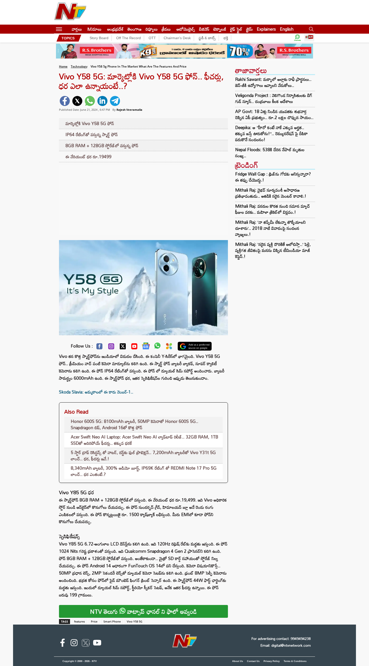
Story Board (99, 38)
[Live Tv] (309, 38)
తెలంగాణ (135, 29)
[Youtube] (134, 347)
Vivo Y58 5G (134, 621)
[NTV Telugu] (70, 12)
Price (94, 621)
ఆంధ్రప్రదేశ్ (115, 29)
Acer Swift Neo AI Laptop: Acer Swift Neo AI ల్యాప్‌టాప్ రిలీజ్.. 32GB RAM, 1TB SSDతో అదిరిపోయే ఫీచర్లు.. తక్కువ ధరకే (144, 440)
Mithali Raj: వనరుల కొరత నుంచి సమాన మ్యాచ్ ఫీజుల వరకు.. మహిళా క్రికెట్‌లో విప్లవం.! (272, 209)
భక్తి (225, 38)
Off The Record (128, 38)
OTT (152, 38)
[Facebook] (99, 347)
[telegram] (115, 101)
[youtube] (97, 644)
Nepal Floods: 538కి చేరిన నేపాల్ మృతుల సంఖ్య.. (269, 153)
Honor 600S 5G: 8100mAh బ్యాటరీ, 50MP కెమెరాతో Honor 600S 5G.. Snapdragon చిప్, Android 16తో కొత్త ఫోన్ (134, 424)
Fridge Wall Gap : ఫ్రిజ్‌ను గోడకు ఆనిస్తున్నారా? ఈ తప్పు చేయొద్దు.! (273, 177)
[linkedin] (102, 101)
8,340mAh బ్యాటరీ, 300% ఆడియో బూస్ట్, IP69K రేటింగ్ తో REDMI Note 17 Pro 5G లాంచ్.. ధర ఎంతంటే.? (144, 471)
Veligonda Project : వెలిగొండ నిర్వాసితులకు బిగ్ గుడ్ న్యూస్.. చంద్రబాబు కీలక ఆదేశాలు (273, 98)
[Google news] (146, 347)
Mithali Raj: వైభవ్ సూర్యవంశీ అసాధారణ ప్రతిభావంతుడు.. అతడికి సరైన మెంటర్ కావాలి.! (270, 193)
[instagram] (74, 644)
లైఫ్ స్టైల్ (236, 29)
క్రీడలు (166, 29)
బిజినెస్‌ (204, 29)
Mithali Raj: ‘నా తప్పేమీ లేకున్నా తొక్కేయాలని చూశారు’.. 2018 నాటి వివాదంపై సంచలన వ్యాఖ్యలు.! (270, 228)
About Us (237, 661)
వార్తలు (77, 29)
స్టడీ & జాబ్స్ (207, 38)
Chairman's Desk (177, 38)
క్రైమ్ (249, 29)
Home (63, 66)
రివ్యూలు (152, 29)
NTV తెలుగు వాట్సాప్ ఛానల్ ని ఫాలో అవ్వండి (143, 611)
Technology (79, 66)
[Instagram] (111, 347)
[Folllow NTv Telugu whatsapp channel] (297, 38)
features (79, 621)
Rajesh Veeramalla (129, 110)
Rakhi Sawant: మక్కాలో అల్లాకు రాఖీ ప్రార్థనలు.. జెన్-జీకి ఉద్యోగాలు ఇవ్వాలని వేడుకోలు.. (273, 82)
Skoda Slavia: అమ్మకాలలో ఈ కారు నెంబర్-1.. (96, 392)
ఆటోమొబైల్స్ (185, 29)
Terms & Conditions (295, 661)
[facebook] (65, 101)
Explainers (266, 29)
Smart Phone (112, 621)
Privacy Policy (272, 661)
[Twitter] (123, 347)
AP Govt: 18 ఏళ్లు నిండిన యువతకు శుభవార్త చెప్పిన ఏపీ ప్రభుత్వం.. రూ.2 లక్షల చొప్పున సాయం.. (274, 114)
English (286, 29)
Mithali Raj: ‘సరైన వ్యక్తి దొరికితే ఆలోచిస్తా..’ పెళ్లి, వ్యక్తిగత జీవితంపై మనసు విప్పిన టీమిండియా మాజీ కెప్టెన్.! (273, 250)
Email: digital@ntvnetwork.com (285, 645)
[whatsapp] (90, 101)
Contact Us (253, 661)
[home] (67, 29)
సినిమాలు (94, 29)
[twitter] (77, 101)
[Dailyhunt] (169, 347)
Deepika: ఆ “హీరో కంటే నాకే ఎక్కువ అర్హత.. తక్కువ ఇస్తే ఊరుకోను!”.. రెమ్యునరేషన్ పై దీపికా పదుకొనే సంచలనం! (271, 134)
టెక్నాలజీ (219, 29)
